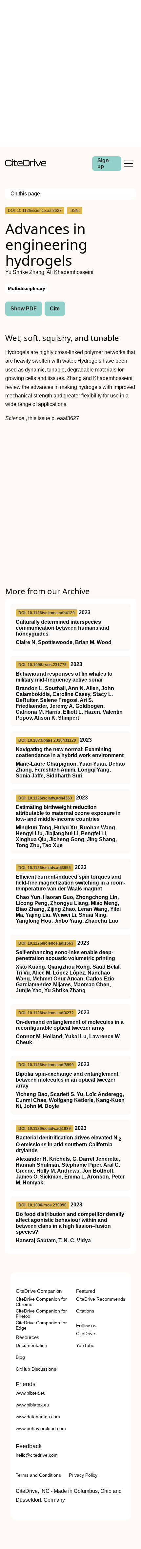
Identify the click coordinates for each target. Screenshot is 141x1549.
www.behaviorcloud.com (41, 1428)
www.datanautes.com (38, 1416)
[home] (25, 165)
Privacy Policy (83, 1475)
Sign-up (104, 163)
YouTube (85, 1345)
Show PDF (23, 308)
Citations (85, 1310)
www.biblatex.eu (32, 1404)
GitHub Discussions (36, 1369)
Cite (55, 308)
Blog (20, 1357)
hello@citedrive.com (37, 1455)
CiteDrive (85, 1333)
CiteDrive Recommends (100, 1299)
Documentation (31, 1345)
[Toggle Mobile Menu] (128, 163)
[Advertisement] (70, 73)
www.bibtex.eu (31, 1393)
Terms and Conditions (38, 1475)
